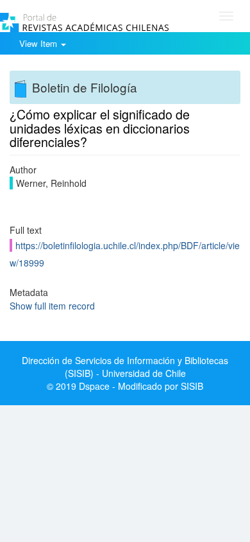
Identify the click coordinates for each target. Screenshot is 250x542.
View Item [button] (39, 43)
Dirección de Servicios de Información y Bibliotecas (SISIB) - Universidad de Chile (125, 367)
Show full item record (52, 305)
